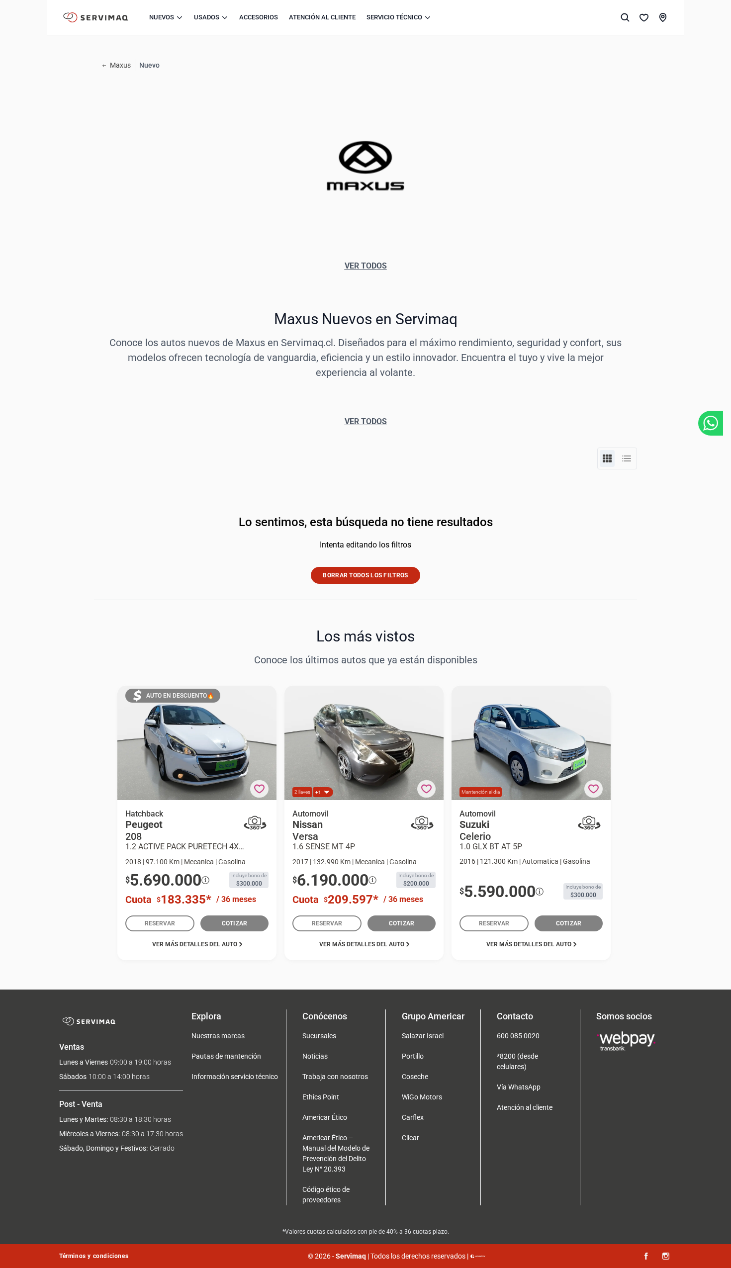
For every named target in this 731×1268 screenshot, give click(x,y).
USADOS (206, 17)
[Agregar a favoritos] (259, 789)
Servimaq (351, 1256)
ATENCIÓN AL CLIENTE (322, 17)
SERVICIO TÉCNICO (394, 17)
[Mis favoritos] (644, 17)
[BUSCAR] (625, 17)
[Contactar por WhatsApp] (710, 423)
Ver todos (366, 266)
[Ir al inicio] (95, 17)
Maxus (120, 65)
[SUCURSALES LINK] (663, 17)
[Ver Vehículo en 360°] (255, 822)
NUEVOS (161, 17)
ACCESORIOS (258, 17)
